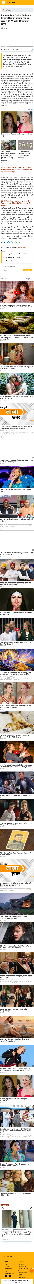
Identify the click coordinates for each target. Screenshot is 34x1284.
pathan (18, 257)
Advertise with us (23, 1269)
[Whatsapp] (15, 243)
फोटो (6, 1264)
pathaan (5, 254)
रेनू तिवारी (3, 49)
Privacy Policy (23, 1273)
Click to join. (21, 247)
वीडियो (7, 1266)
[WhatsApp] (30, 42)
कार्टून (6, 1271)
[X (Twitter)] (30, 38)
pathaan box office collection (19, 254)
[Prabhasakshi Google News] (32, 50)
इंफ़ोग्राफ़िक (8, 1269)
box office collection (9, 261)
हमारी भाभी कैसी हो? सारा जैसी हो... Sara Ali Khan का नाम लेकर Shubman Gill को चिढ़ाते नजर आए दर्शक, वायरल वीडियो (16, 170)
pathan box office (8, 257)
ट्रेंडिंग (6, 1262)
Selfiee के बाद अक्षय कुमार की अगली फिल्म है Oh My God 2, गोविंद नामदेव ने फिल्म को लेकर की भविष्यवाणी (16, 203)
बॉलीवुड (8, 10)
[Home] (3, 10)
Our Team (22, 1277)
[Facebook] (30, 34)
